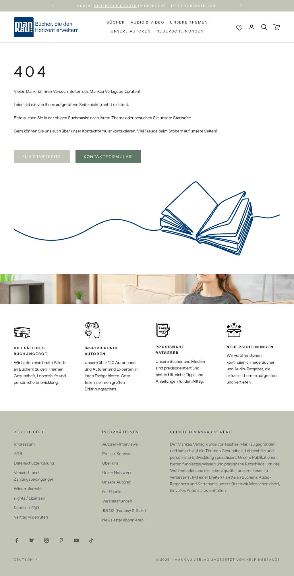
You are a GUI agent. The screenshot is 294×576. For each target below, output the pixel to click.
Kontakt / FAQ (26, 507)
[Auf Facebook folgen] (17, 540)
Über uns (110, 463)
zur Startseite (41, 156)
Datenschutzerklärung (34, 463)
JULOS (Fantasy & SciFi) (124, 510)
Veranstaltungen (117, 501)
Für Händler (112, 491)
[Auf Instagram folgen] (46, 540)
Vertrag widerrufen (31, 517)
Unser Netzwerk (116, 472)
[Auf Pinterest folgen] (61, 540)
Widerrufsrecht (28, 488)
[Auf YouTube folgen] (76, 540)
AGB (18, 453)
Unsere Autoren (131, 31)
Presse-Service (116, 453)
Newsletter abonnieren (123, 520)
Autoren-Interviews (120, 444)
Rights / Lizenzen (29, 498)
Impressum (24, 444)
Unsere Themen (189, 22)
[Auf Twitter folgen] (31, 540)
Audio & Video (147, 22)
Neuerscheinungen (115, 6)
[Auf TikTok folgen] (91, 540)
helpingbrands (263, 560)
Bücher (116, 22)
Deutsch (23, 560)
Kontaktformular (108, 156)
